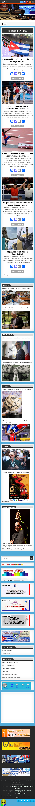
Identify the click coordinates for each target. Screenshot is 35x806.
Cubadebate (5, 671)
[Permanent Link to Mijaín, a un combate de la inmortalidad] (17, 238)
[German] (12, 564)
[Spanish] (22, 564)
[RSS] (30, 2)
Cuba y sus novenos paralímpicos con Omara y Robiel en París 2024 (17, 154)
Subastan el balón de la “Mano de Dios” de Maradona (17, 389)
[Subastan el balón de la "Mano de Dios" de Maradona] (12, 418)
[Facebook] (24, 2)
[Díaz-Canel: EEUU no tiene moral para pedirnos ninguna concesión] (16, 329)
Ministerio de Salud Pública (10, 674)
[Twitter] (21, 2)
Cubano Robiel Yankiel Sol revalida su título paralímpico (17, 60)
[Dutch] (5, 564)
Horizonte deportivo (8, 650)
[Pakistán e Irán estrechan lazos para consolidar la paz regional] (16, 359)
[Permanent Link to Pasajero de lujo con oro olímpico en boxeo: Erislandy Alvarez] (17, 189)
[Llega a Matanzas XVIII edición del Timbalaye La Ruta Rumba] (19, 501)
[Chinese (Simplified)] (3, 564)
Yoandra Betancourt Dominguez (23, 790)
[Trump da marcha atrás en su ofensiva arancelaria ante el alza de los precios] (16, 380)
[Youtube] (27, 2)
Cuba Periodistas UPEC (9, 668)
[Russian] (20, 564)
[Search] (33, 2)
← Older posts (6, 275)
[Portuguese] (17, 564)
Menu (5, 2)
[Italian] (15, 564)
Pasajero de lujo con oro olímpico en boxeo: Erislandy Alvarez (17, 203)
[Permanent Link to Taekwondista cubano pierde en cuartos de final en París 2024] (17, 92)
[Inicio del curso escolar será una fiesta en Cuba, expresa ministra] (16, 305)
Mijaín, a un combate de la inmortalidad (17, 252)
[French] (10, 564)
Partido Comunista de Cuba (10, 662)
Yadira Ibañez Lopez (20, 792)
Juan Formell (6, 543)
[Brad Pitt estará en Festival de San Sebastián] (16, 469)
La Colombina (6, 653)
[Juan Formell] (20, 543)
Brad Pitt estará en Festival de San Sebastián (15, 449)
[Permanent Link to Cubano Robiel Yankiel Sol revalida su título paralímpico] (17, 45)
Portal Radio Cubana (8, 665)
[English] (8, 564)
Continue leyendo (18, 79)
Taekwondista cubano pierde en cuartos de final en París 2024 (18, 107)
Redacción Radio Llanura (10, 64)
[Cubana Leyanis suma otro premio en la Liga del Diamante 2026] (16, 440)
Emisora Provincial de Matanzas (11, 677)
